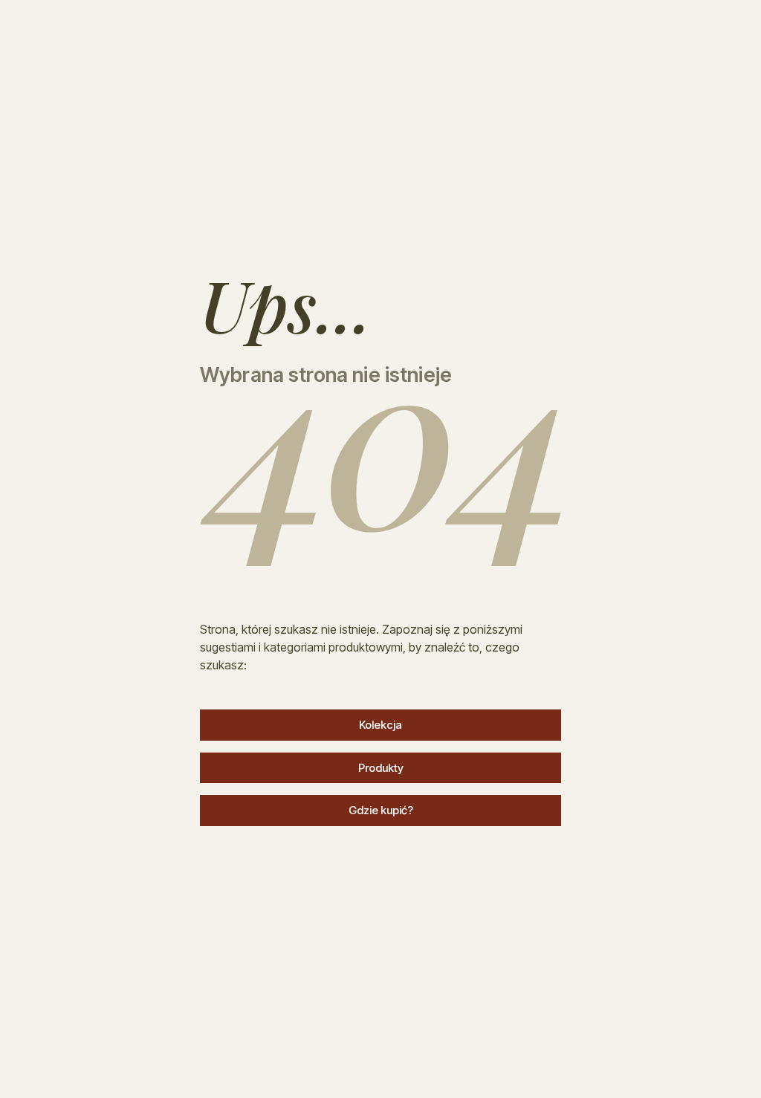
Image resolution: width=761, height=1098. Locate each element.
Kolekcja (380, 725)
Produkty (381, 768)
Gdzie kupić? (381, 810)
